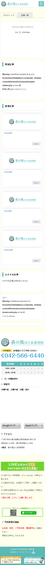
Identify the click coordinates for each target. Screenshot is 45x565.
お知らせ (36, 144)
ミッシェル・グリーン (24, 552)
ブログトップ (8, 15)
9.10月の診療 (8, 250)
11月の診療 (8, 211)
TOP (4, 297)
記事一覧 (25, 15)
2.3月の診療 (8, 172)
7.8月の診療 (8, 133)
